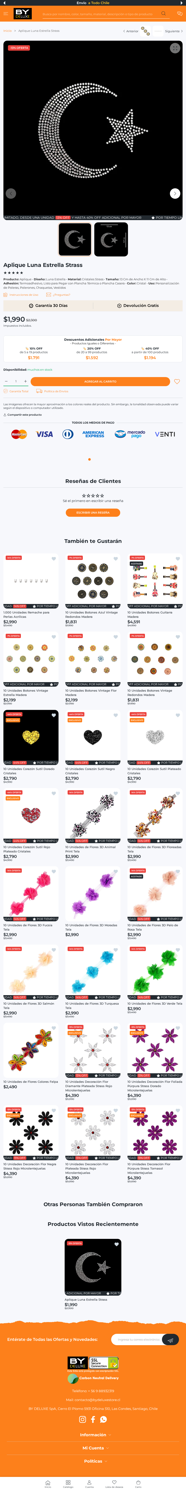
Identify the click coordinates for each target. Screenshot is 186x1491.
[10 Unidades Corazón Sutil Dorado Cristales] (31, 737)
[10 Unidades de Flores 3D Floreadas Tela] (155, 815)
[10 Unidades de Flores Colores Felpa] (31, 1050)
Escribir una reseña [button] (93, 512)
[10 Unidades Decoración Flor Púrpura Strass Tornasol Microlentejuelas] (155, 1132)
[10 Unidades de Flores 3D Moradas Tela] (92, 894)
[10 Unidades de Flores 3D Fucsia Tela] (31, 894)
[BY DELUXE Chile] (23, 13)
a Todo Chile (98, 3)
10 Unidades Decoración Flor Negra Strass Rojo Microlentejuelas (29, 1166)
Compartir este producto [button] (24, 414)
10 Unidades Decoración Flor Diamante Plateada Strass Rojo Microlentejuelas (88, 1086)
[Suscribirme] (170, 1339)
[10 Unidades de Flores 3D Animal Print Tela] (92, 815)
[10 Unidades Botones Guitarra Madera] (155, 581)
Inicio (7, 30)
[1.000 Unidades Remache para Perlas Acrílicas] (31, 581)
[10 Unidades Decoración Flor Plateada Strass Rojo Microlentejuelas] (92, 1132)
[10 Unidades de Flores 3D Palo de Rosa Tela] (155, 894)
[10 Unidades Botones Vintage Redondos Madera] (155, 659)
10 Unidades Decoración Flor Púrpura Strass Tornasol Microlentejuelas (148, 1169)
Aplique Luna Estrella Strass (86, 1299)
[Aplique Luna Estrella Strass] (93, 1267)
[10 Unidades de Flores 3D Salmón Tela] (31, 972)
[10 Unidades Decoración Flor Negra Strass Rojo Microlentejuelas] (31, 1132)
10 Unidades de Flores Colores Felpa (30, 1082)
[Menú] (5, 14)
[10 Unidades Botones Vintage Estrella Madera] (31, 659)
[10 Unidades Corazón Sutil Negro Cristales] (92, 737)
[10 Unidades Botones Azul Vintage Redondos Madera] (92, 581)
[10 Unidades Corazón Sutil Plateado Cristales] (155, 737)
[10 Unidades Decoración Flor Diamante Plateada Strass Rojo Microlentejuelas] (92, 1050)
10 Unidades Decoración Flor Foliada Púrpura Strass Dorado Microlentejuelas (154, 1086)
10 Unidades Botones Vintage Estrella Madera (25, 693)
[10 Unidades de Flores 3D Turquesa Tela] (92, 972)
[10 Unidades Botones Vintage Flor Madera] (92, 659)
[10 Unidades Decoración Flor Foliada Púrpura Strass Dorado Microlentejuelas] (155, 1050)
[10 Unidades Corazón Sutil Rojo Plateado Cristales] (31, 815)
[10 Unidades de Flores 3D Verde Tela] (155, 972)
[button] (4, 3)
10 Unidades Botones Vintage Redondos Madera (149, 693)
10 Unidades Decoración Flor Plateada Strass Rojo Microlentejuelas (86, 1169)
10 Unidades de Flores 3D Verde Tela (154, 1003)
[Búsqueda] (163, 14)
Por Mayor (113, 340)
